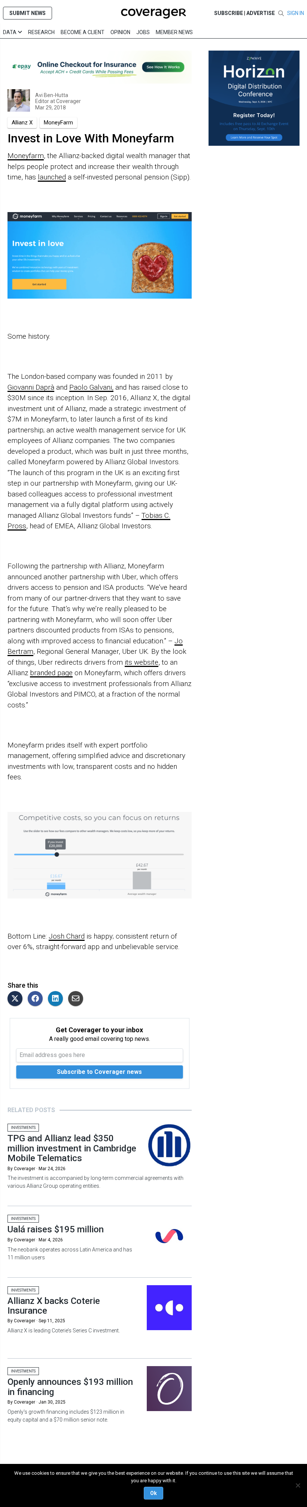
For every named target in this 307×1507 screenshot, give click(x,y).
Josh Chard (67, 936)
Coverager (68, 101)
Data (10, 32)
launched (52, 177)
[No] (297, 1485)
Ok (153, 1493)
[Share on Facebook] (37, 999)
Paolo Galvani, (91, 387)
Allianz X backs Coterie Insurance (53, 1306)
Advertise (260, 13)
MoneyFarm (58, 122)
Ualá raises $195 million (55, 1229)
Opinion (120, 32)
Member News (174, 32)
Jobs (143, 32)
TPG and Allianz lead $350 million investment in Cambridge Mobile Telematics (71, 1148)
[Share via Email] (77, 999)
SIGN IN (295, 13)
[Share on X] (16, 999)
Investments (23, 1128)
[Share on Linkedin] (57, 999)
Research (41, 32)
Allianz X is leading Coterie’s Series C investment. (63, 1331)
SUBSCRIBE (228, 13)
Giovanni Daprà (30, 387)
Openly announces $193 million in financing (70, 1387)
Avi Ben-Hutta (51, 95)
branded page (51, 672)
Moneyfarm (25, 155)
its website (141, 662)
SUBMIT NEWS (27, 13)
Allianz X (22, 122)
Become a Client (82, 32)
